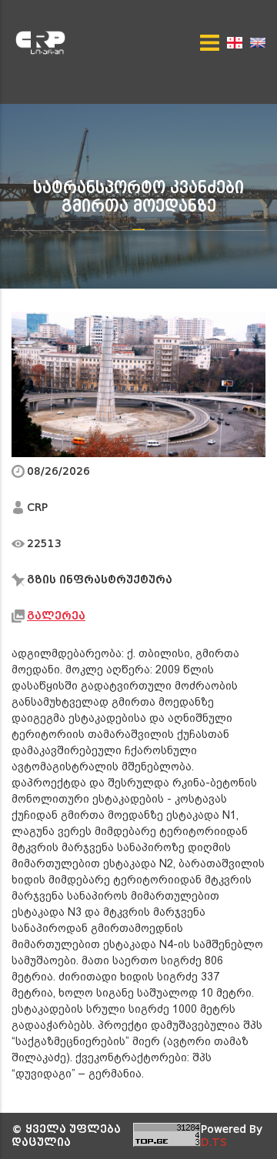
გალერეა (56, 616)
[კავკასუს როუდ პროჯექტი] (45, 43)
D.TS (214, 1142)
